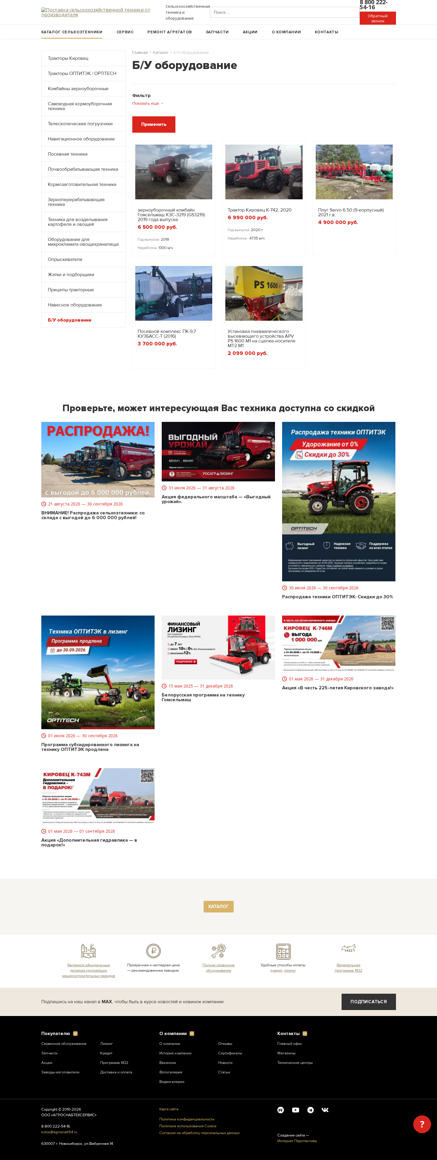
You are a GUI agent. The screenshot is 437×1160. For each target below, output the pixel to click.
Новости (225, 1062)
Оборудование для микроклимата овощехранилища (83, 242)
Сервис (125, 32)
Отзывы (225, 1043)
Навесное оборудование (75, 305)
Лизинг (106, 1043)
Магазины (286, 1053)
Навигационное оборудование (81, 139)
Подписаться (368, 1001)
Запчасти (217, 32)
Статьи (224, 1072)
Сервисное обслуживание (64, 1043)
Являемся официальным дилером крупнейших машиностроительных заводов (88, 970)
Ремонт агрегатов (169, 32)
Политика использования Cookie (187, 1126)
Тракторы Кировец (68, 58)
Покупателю (55, 1034)
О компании (286, 32)
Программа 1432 (114, 1062)
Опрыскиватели (65, 259)
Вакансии (167, 1062)
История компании (175, 1053)
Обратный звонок (378, 18)
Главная (140, 52)
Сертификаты (230, 1053)
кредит (276, 970)
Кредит (106, 1053)
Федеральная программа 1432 (348, 968)
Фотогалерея (170, 1072)
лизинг (290, 970)
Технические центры (295, 1062)
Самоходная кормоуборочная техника (80, 106)
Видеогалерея (171, 1081)
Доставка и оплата (116, 1072)
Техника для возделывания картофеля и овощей (78, 222)
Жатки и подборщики (71, 275)
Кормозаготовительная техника (82, 184)
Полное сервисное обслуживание (218, 968)
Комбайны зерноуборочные (78, 89)
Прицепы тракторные (71, 290)
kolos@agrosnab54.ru (59, 1132)
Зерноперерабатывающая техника (76, 202)
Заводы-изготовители (60, 1072)
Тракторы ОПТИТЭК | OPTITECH (82, 73)
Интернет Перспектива (297, 1141)
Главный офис (289, 1043)
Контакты (326, 32)
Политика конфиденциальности (186, 1119)
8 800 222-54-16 (55, 1126)
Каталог (160, 52)
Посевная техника (67, 154)
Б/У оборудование (70, 320)
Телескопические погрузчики (80, 124)
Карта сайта (168, 1109)
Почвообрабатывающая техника (83, 169)
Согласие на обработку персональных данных (199, 1133)
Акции (250, 32)
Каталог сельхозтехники (72, 32)
